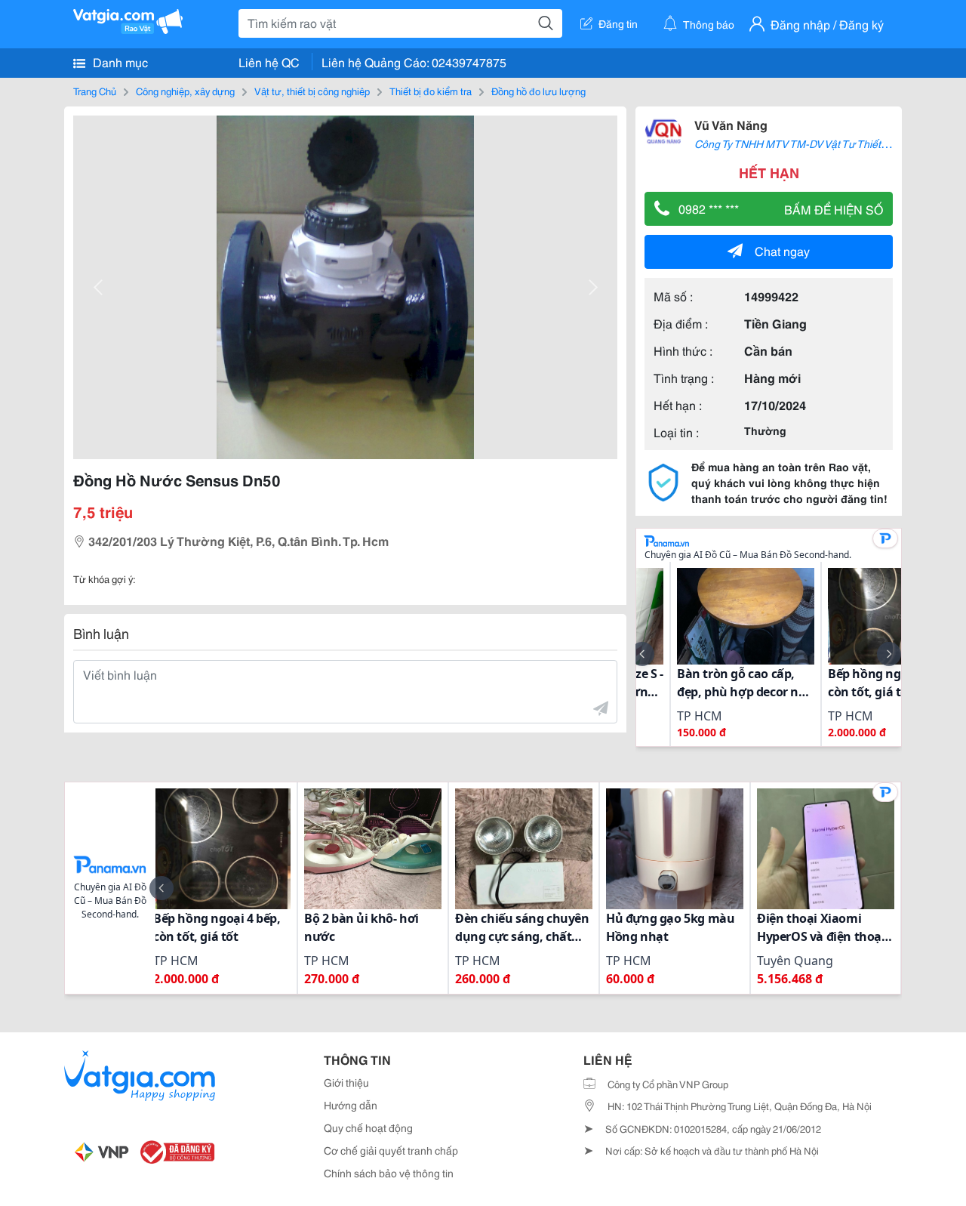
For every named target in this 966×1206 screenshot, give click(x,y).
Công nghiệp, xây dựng (185, 90)
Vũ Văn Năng (731, 124)
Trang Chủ (94, 90)
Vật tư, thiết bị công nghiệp (312, 90)
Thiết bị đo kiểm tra (430, 90)
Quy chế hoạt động (368, 1127)
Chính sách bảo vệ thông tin (389, 1172)
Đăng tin (618, 23)
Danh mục (119, 61)
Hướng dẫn (350, 1104)
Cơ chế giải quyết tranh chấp (391, 1150)
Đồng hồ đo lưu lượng (538, 90)
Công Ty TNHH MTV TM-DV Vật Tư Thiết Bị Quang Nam (823, 143)
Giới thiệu (346, 1082)
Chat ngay (782, 250)
